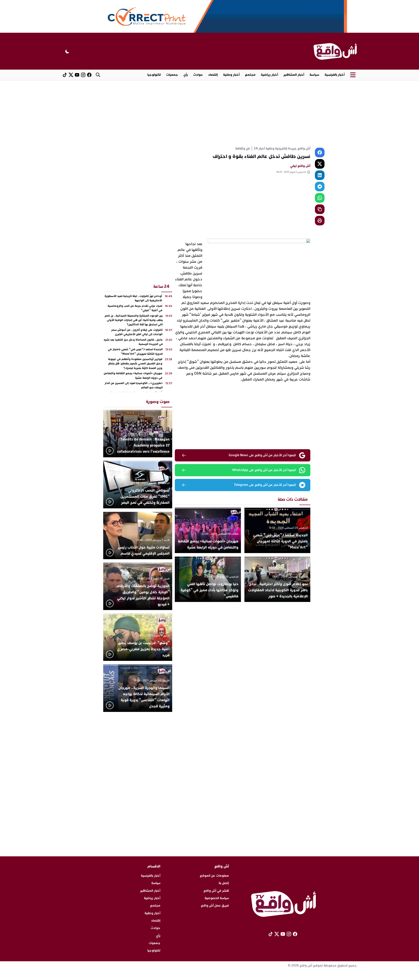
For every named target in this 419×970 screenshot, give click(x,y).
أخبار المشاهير (293, 74)
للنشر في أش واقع (216, 890)
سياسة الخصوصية (216, 898)
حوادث (198, 74)
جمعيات (172, 74)
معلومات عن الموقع (214, 875)
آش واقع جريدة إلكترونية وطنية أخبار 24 (282, 148)
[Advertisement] (209, 112)
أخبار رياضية (269, 74)
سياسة (314, 74)
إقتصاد (213, 74)
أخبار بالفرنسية (335, 74)
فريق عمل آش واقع (215, 905)
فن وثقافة (242, 148)
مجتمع (250, 74)
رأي (185, 74)
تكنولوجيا (154, 74)
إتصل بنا (224, 883)
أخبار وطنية (231, 74)
